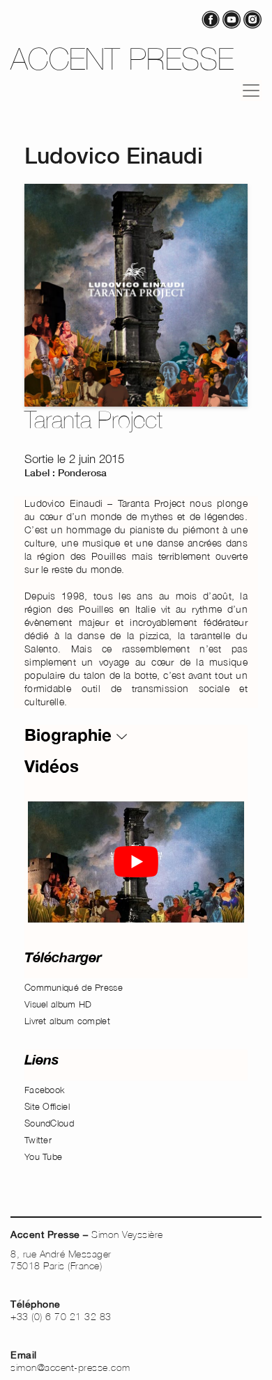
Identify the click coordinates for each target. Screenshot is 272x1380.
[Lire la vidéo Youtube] (136, 862)
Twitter (38, 1139)
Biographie (70, 734)
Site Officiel (47, 1106)
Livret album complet (67, 1020)
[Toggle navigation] (251, 90)
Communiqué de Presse (73, 987)
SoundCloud (49, 1123)
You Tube (43, 1156)
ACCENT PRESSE (122, 59)
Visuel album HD (58, 1004)
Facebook (44, 1089)
